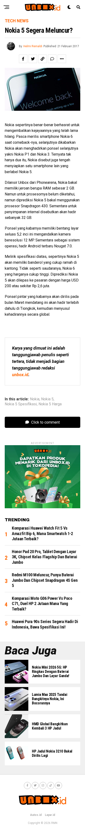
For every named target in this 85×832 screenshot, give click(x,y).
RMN (54, 823)
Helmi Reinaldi (32, 46)
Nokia (34, 399)
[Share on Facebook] (23, 59)
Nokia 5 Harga (50, 404)
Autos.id (36, 815)
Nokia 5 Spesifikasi (21, 404)
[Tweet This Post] (33, 59)
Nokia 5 (47, 399)
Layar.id (50, 815)
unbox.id (20, 374)
